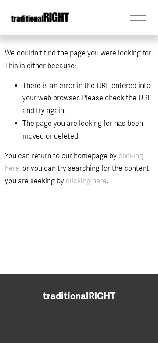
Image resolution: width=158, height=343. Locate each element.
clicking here (86, 181)
